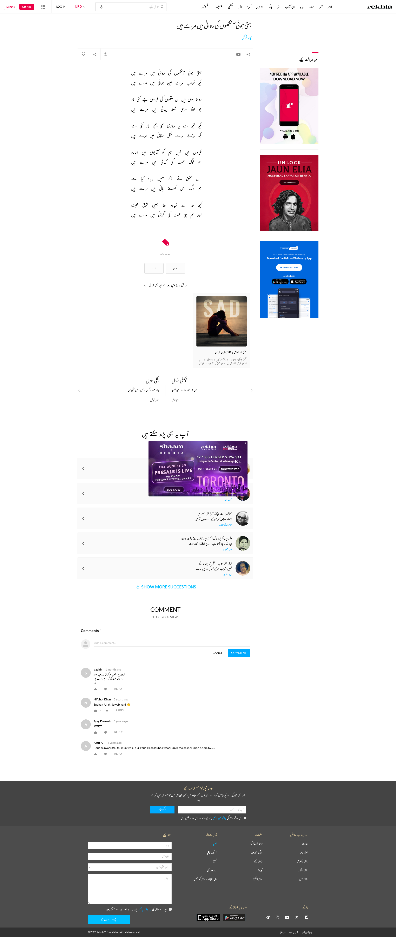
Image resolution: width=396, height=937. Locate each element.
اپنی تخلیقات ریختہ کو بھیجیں (205, 879)
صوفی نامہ (304, 852)
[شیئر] (95, 54)
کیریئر (260, 870)
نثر (278, 7)
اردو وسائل (212, 870)
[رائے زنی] (106, 54)
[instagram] (277, 917)
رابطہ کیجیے (258, 861)
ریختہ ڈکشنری (302, 861)
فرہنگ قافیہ (212, 852)
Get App (26, 6)
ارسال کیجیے (105, 919)
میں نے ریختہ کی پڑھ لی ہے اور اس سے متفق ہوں (210, 818)
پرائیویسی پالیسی (219, 818)
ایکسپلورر (218, 7)
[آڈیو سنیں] (248, 54)
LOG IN (61, 6)
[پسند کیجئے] (83, 54)
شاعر (330, 7)
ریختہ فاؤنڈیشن (256, 843)
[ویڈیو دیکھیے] (238, 54)
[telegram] (267, 917)
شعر (321, 7)
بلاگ (270, 7)
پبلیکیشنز (206, 7)
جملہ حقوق (283, 932)
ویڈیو (302, 7)
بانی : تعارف (257, 852)
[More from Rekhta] (43, 6)
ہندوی (305, 843)
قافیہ (240, 7)
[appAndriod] (234, 917)
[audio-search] (101, 6)
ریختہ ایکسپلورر (256, 879)
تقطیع (230, 7)
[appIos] (208, 917)
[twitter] (296, 917)
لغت (311, 7)
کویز (249, 7)
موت (154, 268)
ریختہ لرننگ (303, 870)
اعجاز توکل (247, 37)
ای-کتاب (290, 7)
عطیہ (215, 843)
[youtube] (287, 917)
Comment (238, 652)
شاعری (259, 7)
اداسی (175, 268)
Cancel (218, 652)
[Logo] (380, 7)
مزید (195, 7)
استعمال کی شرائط (294, 932)
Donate (10, 6)
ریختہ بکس (303, 879)
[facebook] (306, 917)
